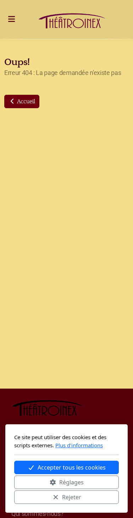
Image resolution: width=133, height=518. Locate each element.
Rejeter (71, 497)
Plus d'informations (79, 445)
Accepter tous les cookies (72, 467)
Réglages (71, 482)
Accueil (25, 101)
